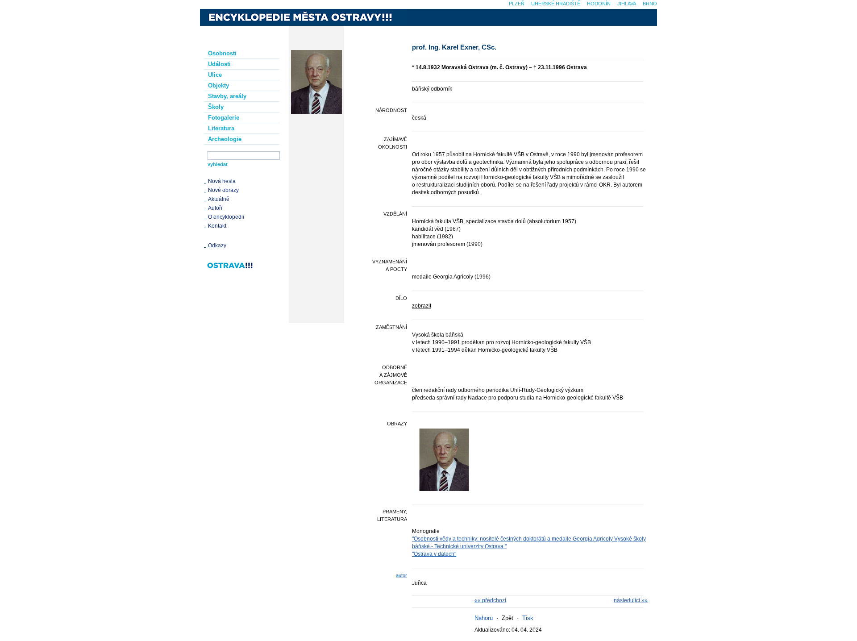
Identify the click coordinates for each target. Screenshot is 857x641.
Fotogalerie (223, 117)
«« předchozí (490, 600)
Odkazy (217, 245)
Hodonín (599, 3)
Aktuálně (218, 199)
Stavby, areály (227, 96)
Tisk (527, 618)
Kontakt (217, 226)
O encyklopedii (226, 217)
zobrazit (421, 306)
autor (401, 575)
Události (219, 64)
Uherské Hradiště (555, 3)
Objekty (218, 85)
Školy (216, 107)
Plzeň (516, 3)
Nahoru (483, 618)
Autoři (215, 208)
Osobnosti (222, 53)
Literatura (221, 128)
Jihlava (626, 3)
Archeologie (224, 139)
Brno (650, 3)
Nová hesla (222, 181)
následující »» (631, 600)
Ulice (215, 74)
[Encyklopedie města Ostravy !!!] (303, 17)
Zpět (507, 618)
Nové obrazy (223, 190)
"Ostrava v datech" (434, 554)
